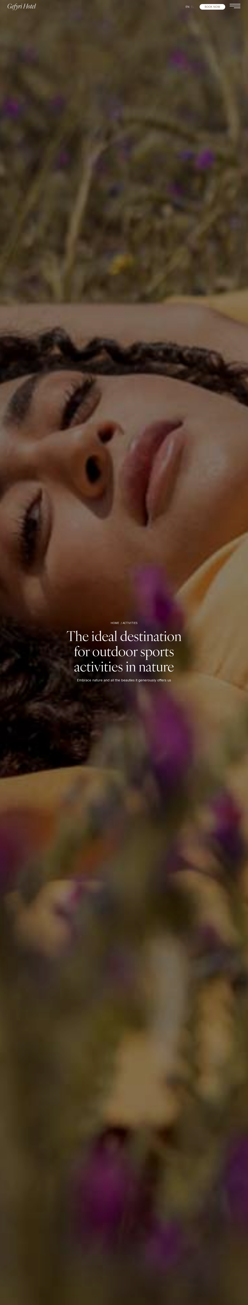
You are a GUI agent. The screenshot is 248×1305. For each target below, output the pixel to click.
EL (192, 6)
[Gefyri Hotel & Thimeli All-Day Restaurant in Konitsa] (22, 6)
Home (115, 623)
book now (212, 6)
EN (187, 6)
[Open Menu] (234, 6)
